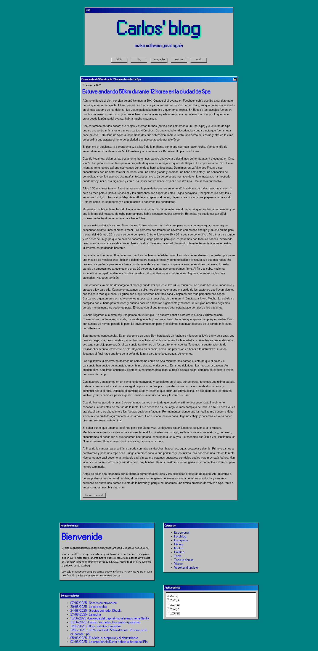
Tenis (177, 556)
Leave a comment (94, 495)
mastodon (179, 59)
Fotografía (181, 540)
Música (178, 548)
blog (139, 59)
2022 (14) (175, 600)
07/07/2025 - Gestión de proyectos (94, 603)
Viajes (178, 563)
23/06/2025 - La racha (86, 614)
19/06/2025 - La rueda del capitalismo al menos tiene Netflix (110, 618)
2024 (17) (175, 609)
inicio (119, 59)
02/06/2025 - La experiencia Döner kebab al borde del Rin (109, 641)
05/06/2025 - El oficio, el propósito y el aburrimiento (104, 638)
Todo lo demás (183, 559)
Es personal (182, 532)
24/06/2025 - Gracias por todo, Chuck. (96, 610)
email (198, 59)
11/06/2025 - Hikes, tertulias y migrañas (96, 626)
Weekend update (186, 567)
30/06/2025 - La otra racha (89, 606)
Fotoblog (180, 536)
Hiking (178, 544)
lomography (159, 59)
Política (179, 552)
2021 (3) (174, 596)
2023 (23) (175, 604)
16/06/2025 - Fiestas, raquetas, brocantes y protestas (106, 622)
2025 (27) (175, 613)
